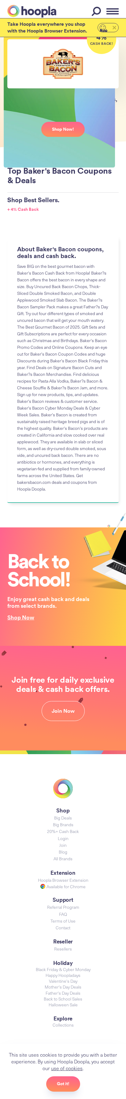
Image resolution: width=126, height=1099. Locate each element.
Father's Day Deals (63, 993)
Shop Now (20, 617)
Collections (63, 1025)
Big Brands (63, 824)
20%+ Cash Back (63, 831)
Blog (63, 852)
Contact (63, 927)
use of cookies (67, 1068)
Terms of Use (63, 921)
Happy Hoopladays (63, 975)
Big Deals (63, 818)
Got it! (63, 1084)
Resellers (63, 949)
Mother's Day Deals (63, 987)
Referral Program (63, 907)
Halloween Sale (63, 1005)
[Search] (97, 11)
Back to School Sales (63, 999)
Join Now (63, 711)
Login (63, 838)
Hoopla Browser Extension (63, 880)
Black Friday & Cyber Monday (63, 969)
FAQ (63, 914)
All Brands (63, 858)
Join (63, 845)
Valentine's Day (63, 981)
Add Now (104, 30)
